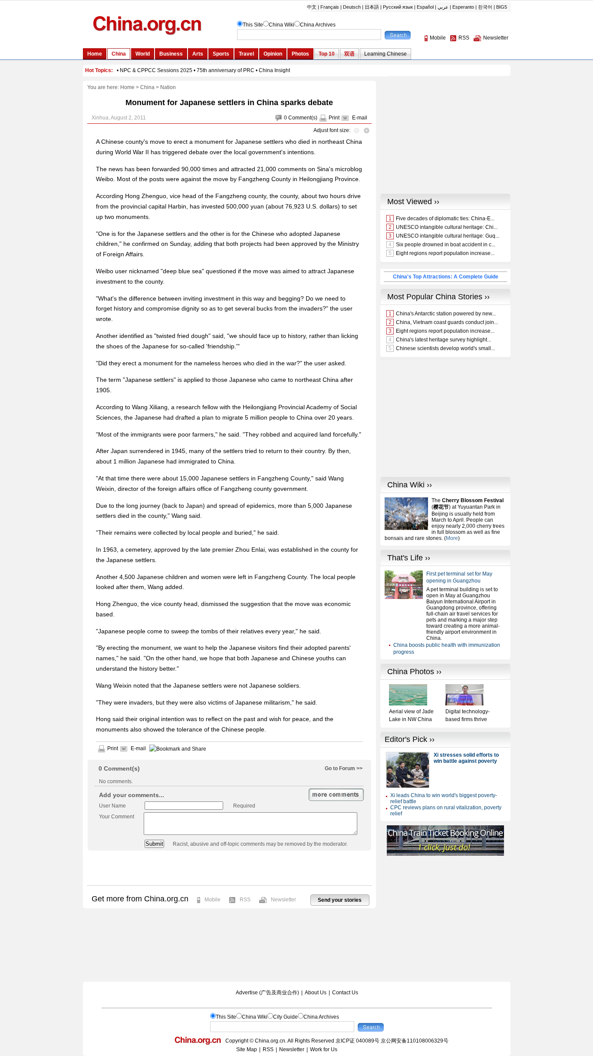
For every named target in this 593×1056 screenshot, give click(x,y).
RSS (245, 900)
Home (127, 87)
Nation (168, 87)
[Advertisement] (229, 868)
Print (334, 118)
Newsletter (283, 900)
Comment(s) (302, 118)
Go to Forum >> (343, 768)
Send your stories (340, 900)
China (147, 87)
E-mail (359, 118)
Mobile (212, 900)
